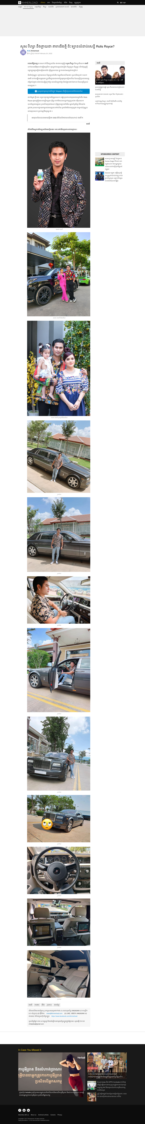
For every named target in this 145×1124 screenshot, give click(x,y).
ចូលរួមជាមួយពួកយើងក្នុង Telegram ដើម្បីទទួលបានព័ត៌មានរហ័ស (60, 91)
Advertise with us (23, 1115)
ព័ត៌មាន (43, 2)
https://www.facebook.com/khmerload (64, 1016)
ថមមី (98, 63)
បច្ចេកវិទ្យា (38, 7)
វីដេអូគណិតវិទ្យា (57, 2)
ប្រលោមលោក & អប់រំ (62, 7)
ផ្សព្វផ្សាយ (77, 2)
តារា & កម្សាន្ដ (28, 7)
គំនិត (65, 2)
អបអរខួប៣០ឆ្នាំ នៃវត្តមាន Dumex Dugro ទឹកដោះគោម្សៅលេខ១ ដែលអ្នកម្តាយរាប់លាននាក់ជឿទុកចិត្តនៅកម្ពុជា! (113, 163)
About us (33, 1115)
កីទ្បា (44, 7)
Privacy (60, 1115)
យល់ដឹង (51, 7)
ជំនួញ (81, 7)
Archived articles (43, 1115)
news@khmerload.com (54, 1013)
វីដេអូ (70, 2)
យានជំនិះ (74, 7)
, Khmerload (33, 51)
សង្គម (20, 7)
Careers (53, 1115)
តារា (48, 2)
